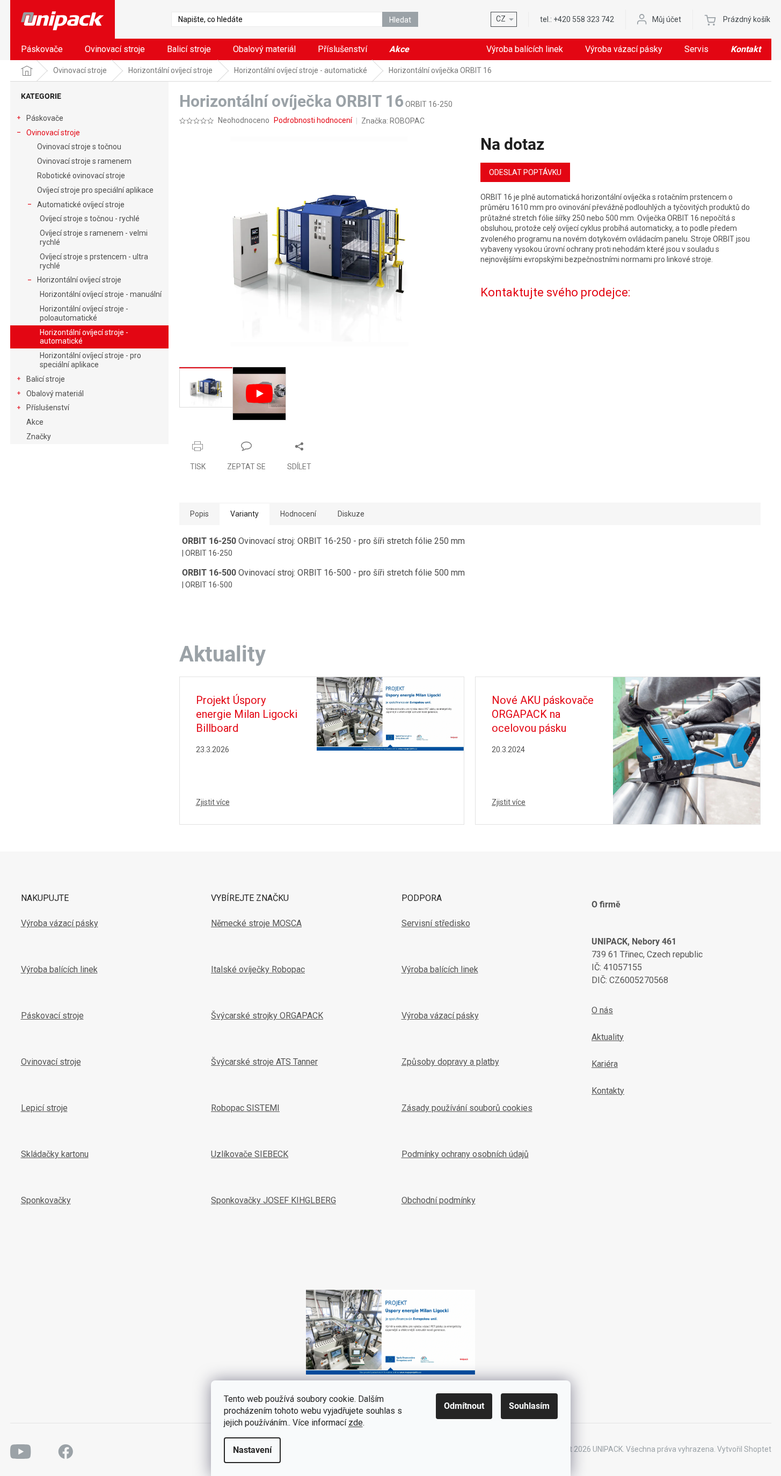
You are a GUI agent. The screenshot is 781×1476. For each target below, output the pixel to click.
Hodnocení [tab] (298, 514)
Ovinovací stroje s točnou (79, 146)
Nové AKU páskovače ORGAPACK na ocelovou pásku (543, 714)
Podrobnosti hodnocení (313, 120)
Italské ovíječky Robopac (258, 969)
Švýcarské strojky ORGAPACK (267, 1015)
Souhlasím (529, 1406)
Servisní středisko (436, 923)
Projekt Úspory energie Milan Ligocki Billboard (246, 714)
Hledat (400, 20)
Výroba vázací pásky (59, 923)
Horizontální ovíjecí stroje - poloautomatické (84, 313)
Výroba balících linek (59, 969)
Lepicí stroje (44, 1108)
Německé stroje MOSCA (256, 923)
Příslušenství (47, 407)
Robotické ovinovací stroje (81, 175)
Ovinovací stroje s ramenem (84, 161)
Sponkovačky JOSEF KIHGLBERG (273, 1200)
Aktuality (608, 1037)
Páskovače (44, 118)
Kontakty (608, 1091)
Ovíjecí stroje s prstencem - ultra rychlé (94, 261)
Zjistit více (213, 802)
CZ (501, 18)
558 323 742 (583, 19)
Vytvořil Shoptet (744, 1449)
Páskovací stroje (52, 1015)
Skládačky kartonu (55, 1154)
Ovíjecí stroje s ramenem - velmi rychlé (94, 237)
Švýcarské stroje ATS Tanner (264, 1062)
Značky (38, 436)
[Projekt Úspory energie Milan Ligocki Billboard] (390, 713)
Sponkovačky (46, 1200)
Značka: (393, 121)
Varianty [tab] (244, 514)
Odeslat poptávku (525, 172)
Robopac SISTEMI (245, 1108)
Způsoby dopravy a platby (450, 1062)
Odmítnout (464, 1406)
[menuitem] (42, 49)
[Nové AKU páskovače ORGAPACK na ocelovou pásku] (686, 749)
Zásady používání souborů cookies (467, 1108)
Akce (34, 422)
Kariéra (605, 1064)
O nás (602, 1010)
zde (355, 1422)
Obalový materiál (55, 393)
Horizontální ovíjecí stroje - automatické (84, 337)
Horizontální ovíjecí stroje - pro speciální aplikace (90, 360)
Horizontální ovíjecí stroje (79, 279)
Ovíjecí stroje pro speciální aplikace (95, 190)
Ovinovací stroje (53, 132)
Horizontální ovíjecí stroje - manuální (101, 294)
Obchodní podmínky (439, 1200)
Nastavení (252, 1450)
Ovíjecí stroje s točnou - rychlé (90, 218)
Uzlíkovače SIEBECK (249, 1154)
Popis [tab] (199, 514)
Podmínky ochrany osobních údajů (465, 1154)
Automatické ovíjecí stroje (81, 204)
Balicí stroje (45, 379)
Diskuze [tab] (351, 514)
